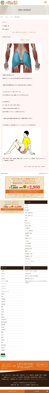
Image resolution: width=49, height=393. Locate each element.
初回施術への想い (29, 253)
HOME (26, 205)
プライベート (4, 283)
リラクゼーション (5, 291)
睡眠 (2, 332)
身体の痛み (3, 345)
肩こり (26, 217)
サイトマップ (28, 263)
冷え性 (2, 311)
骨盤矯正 (3, 350)
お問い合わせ (28, 258)
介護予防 (3, 301)
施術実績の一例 (28, 256)
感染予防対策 (4, 322)
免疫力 (2, 309)
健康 (2, 306)
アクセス (27, 240)
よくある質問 (28, 243)
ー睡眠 (2, 270)
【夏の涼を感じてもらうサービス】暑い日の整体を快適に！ (35, 282)
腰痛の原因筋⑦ (4, 173)
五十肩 (26, 207)
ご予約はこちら (43, 364)
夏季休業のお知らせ (29, 278)
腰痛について (28, 251)
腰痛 (2, 337)
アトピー (3, 276)
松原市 (2, 327)
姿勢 (2, 314)
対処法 (2, 316)
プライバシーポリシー (30, 261)
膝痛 (26, 220)
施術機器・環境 (28, 233)
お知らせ (3, 278)
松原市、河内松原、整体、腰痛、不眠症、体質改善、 (35, 166)
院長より (3, 347)
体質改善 (3, 304)
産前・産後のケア (29, 215)
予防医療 (3, 299)
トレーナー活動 (4, 281)
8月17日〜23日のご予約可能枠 (31, 276)
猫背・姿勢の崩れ (29, 212)
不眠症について (28, 238)
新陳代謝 (3, 324)
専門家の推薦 (28, 246)
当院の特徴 (3, 319)
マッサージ (3, 288)
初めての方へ (28, 222)
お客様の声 (27, 228)
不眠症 (2, 293)
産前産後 (3, 329)
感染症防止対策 (28, 248)
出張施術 (27, 235)
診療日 (2, 340)
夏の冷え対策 (28, 273)
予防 (2, 296)
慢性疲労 (27, 210)
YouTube (3, 273)
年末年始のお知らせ (43, 173)
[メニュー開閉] (45, 2)
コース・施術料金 (29, 230)
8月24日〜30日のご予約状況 (31, 270)
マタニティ (3, 286)
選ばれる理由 (28, 225)
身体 (2, 342)
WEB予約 (37, 391)
